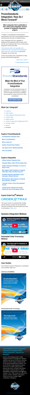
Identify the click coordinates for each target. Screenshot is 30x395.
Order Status (9, 113)
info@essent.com (25, 1)
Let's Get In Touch (15, 100)
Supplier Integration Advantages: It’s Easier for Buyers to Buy (14, 166)
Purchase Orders (10, 123)
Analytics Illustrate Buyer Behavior (11, 145)
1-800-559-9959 (4, 1)
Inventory (8, 111)
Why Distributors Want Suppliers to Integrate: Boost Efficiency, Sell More (13, 179)
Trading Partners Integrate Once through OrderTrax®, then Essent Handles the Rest (13, 188)
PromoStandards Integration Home (11, 136)
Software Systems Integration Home (11, 160)
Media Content (10, 119)
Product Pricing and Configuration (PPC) (17, 121)
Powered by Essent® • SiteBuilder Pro (15, 393)
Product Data (9, 117)
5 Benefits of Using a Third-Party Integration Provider (13, 184)
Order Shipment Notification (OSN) (15, 115)
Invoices (8, 125)
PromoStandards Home (22, 62)
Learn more (13, 208)
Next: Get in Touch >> (22, 60)
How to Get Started (7, 150)
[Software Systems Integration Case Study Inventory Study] (13, 274)
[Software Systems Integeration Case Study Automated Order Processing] (13, 311)
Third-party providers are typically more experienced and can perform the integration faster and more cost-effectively (13, 49)
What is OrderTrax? (7, 142)
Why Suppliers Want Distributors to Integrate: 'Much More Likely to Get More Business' (13, 171)
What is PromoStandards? (8, 139)
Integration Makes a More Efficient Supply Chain (14, 163)
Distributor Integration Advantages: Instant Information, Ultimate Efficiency (13, 175)
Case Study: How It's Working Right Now (12, 148)
